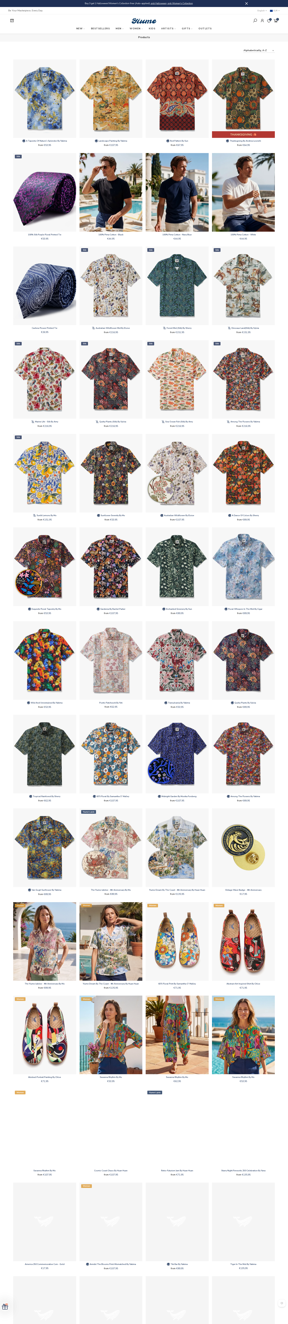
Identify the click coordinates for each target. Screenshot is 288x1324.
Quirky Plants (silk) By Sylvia (112, 421)
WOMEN (135, 28)
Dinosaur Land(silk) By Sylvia (245, 328)
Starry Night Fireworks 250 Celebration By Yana (243, 1170)
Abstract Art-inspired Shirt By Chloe (243, 983)
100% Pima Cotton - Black (110, 234)
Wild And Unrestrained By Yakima (46, 702)
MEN (119, 28)
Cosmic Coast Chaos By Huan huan (111, 1170)
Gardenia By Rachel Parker (112, 609)
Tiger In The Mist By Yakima (243, 1264)
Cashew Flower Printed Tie (44, 328)
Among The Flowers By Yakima (245, 421)
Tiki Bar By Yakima (179, 1264)
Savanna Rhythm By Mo (111, 1077)
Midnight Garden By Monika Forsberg (178, 796)
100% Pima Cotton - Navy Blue (177, 234)
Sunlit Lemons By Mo (46, 515)
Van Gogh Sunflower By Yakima (46, 890)
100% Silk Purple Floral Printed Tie (44, 234)
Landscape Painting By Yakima (112, 141)
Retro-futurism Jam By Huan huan (177, 1170)
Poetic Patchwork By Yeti (110, 702)
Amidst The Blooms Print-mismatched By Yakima (112, 1264)
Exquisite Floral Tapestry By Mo (46, 609)
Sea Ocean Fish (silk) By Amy (179, 421)
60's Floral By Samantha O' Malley (112, 796)
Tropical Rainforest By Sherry (46, 796)
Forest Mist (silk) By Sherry (179, 328)
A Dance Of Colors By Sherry (245, 515)
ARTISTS (167, 28)
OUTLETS (205, 28)
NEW (79, 28)
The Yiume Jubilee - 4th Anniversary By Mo (111, 890)
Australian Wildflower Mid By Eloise (112, 328)
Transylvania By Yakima (179, 702)
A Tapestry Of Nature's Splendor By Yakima (46, 141)
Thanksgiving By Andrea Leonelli (245, 141)
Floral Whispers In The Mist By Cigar (245, 609)
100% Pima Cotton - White (243, 234)
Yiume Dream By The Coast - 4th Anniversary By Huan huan (177, 890)
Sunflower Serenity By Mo (112, 515)
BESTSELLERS (100, 28)
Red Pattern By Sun (179, 141)
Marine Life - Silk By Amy (46, 421)
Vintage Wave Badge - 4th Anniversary (243, 890)
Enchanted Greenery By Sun (179, 609)
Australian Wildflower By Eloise (179, 515)
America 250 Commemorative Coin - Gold (44, 1264)
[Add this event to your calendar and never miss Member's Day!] (40, 21)
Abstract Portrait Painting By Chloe (44, 1077)
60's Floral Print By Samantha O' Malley (177, 983)
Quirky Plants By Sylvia (245, 702)
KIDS (152, 28)
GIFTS (186, 28)
